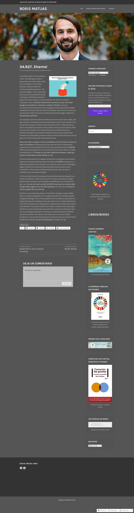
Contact (111, 8)
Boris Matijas (33, 8)
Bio (82, 8)
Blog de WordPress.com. (67, 500)
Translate (103, 75)
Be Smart (48, 70)
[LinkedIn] (24, 468)
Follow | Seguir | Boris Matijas (100, 112)
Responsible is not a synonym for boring (32, 249)
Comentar (67, 283)
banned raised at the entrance (46, 102)
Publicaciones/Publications (95, 8)
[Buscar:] (100, 131)
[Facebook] (21, 468)
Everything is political (28, 116)
